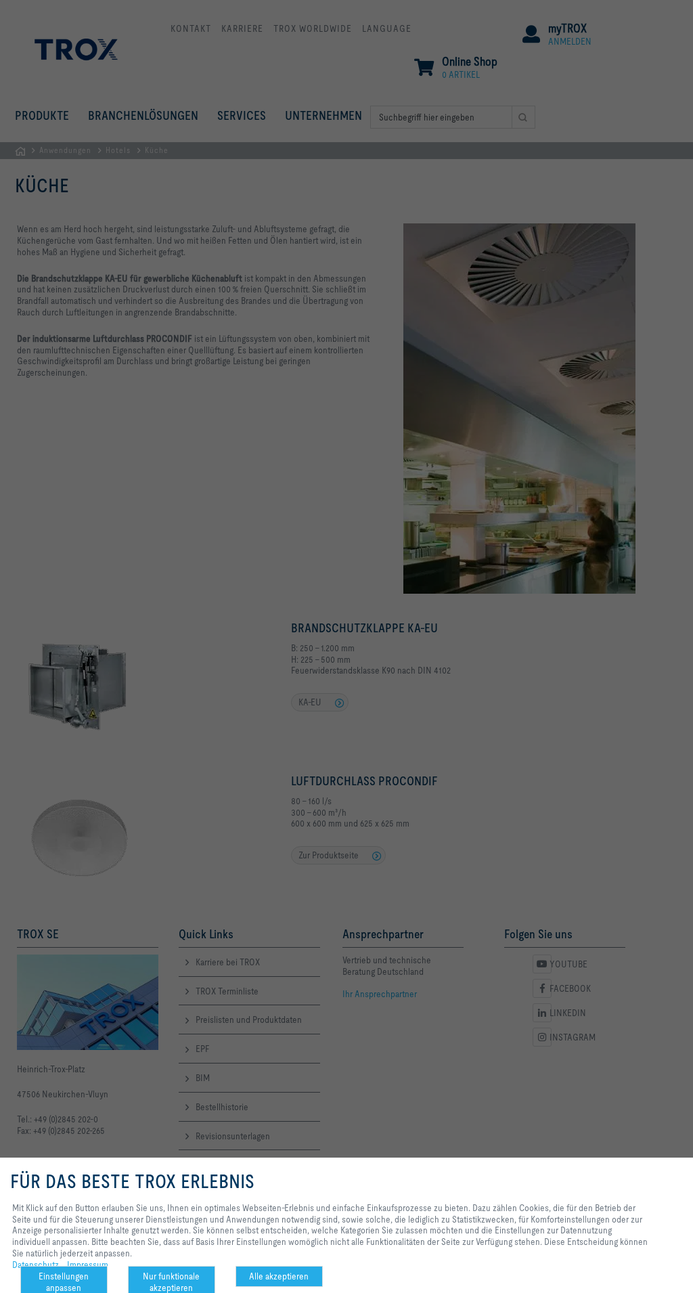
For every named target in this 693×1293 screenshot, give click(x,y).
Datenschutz (35, 1264)
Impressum (87, 1264)
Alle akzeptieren (279, 1276)
